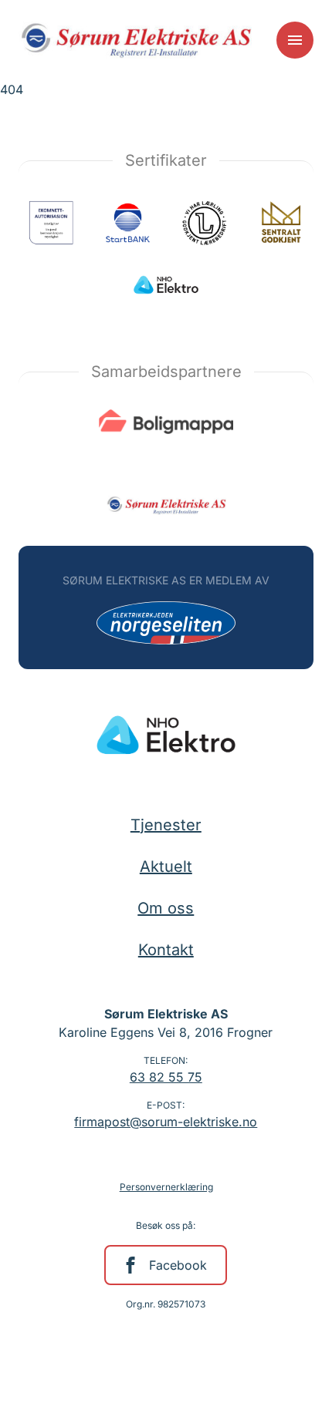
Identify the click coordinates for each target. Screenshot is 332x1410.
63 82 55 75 (166, 1077)
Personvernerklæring (166, 1187)
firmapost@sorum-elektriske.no (165, 1121)
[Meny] (294, 40)
